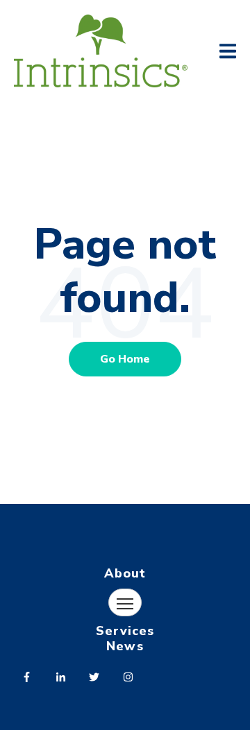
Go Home (125, 359)
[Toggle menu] (125, 602)
